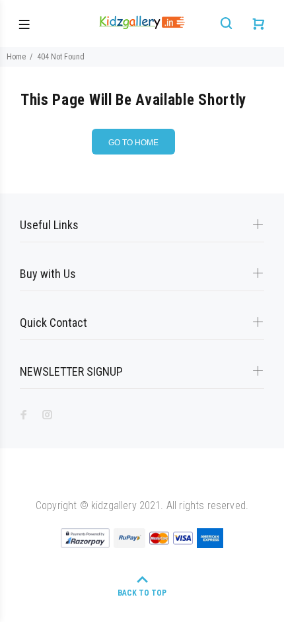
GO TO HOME (133, 142)
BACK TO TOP (142, 593)
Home (16, 56)
